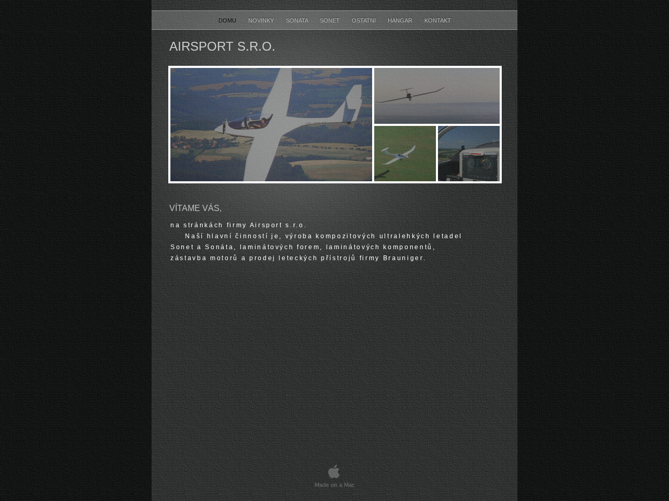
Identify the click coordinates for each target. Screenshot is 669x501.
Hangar (401, 20)
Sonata (297, 20)
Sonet (330, 20)
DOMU (228, 20)
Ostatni (364, 20)
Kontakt (437, 20)
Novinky (261, 20)
